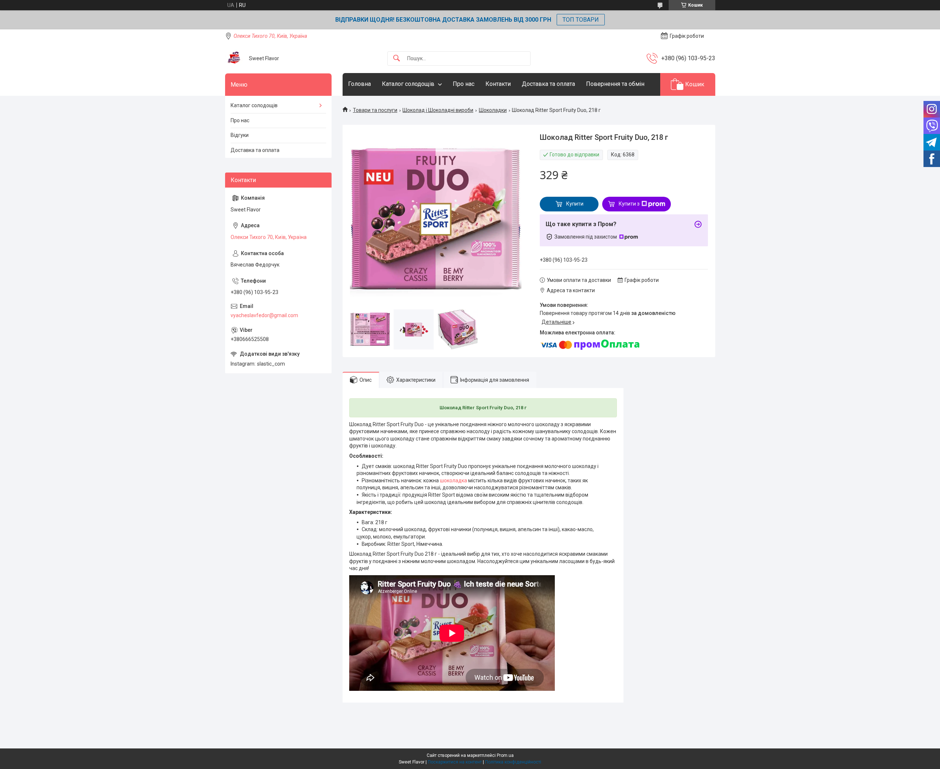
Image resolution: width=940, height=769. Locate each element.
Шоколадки (493, 110)
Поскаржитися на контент (455, 762)
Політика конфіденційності (513, 762)
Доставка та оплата (548, 83)
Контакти (498, 83)
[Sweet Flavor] (234, 58)
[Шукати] (396, 58)
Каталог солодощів (408, 83)
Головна (359, 83)
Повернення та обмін (615, 83)
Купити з (629, 204)
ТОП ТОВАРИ (581, 19)
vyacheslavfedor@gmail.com (264, 315)
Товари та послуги (375, 110)
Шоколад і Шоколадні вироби (437, 110)
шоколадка (453, 480)
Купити (574, 204)
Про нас (463, 83)
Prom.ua (505, 755)
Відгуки (240, 135)
